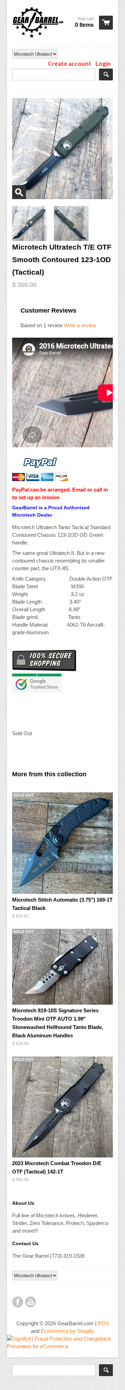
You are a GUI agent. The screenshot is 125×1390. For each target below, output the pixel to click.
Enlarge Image (19, 192)
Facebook (17, 1301)
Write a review (80, 325)
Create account (69, 63)
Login (103, 63)
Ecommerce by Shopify (67, 1331)
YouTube (30, 1301)
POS (103, 1323)
